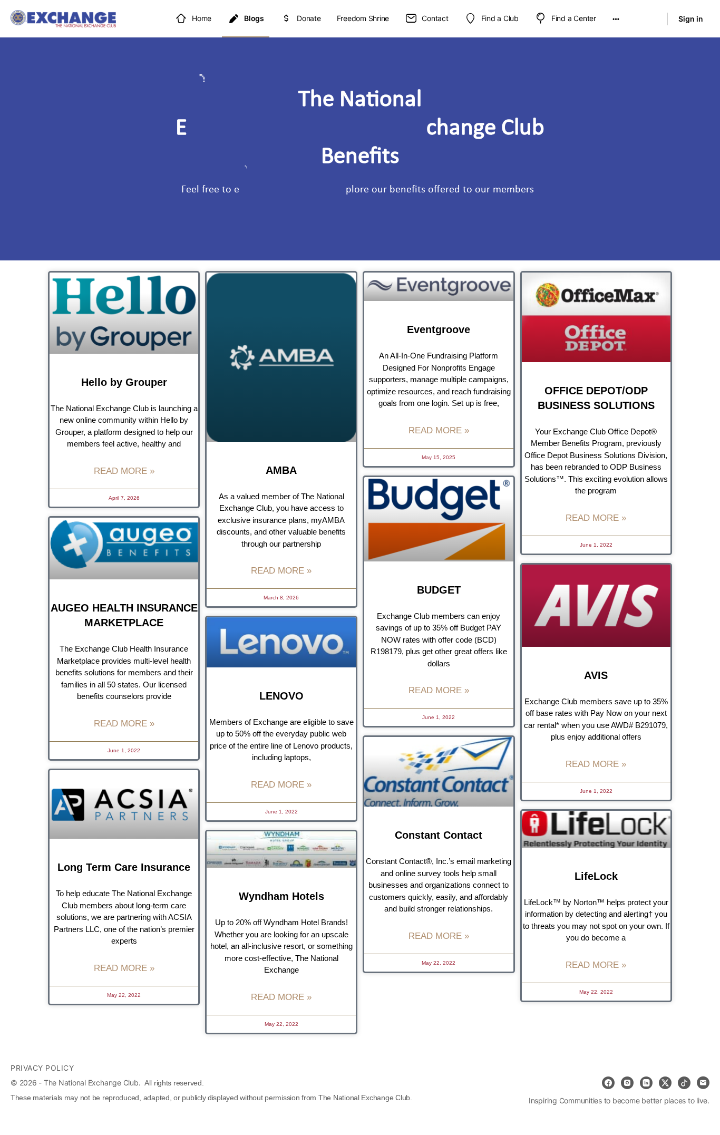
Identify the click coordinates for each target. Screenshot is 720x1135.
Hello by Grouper (124, 382)
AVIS (596, 675)
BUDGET (439, 590)
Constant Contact (438, 835)
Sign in (690, 18)
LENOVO (281, 696)
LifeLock (596, 876)
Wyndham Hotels (281, 896)
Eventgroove (438, 329)
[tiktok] (684, 1082)
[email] (703, 1082)
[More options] (616, 18)
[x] (665, 1082)
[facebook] (608, 1082)
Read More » (124, 471)
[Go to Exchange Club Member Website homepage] (63, 17)
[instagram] (627, 1082)
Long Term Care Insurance (123, 867)
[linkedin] (646, 1082)
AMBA (281, 470)
